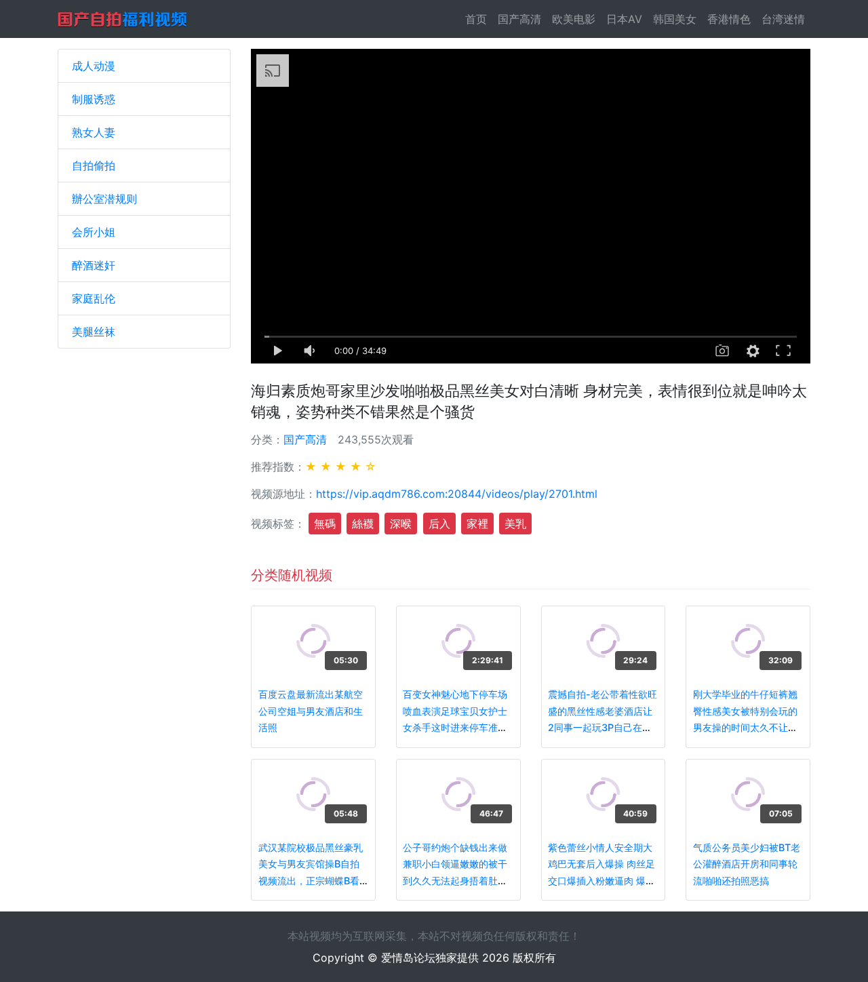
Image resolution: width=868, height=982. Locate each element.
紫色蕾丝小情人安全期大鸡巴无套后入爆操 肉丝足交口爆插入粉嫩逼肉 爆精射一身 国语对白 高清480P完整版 (601, 881)
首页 (478, 19)
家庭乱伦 (93, 298)
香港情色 (729, 19)
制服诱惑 (93, 99)
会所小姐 (93, 232)
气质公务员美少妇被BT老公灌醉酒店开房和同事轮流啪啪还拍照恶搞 (746, 864)
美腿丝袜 (93, 331)
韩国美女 (674, 19)
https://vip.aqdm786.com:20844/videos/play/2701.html (456, 493)
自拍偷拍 (93, 165)
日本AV (624, 19)
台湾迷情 (783, 19)
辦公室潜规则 (104, 198)
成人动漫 (93, 66)
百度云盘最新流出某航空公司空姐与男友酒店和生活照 (310, 710)
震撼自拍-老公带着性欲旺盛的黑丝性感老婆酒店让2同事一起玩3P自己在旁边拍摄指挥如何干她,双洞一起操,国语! (602, 727)
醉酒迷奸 (93, 265)
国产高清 (519, 19)
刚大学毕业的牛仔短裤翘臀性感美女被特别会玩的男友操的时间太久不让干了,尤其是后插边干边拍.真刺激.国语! (748, 727)
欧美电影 (573, 19)
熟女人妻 (93, 132)
